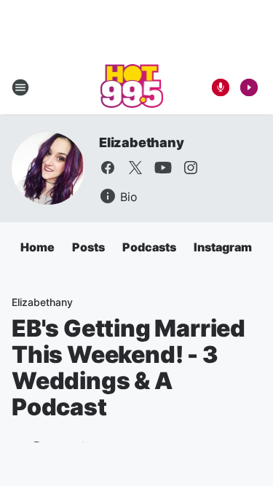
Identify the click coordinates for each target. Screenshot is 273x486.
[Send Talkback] (220, 87)
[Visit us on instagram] (190, 167)
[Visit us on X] (135, 167)
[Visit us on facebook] (107, 167)
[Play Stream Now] (249, 87)
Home (37, 247)
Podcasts (149, 247)
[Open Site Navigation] (20, 87)
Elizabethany (141, 142)
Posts (88, 247)
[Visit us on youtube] (163, 167)
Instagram (223, 247)
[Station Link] (132, 87)
